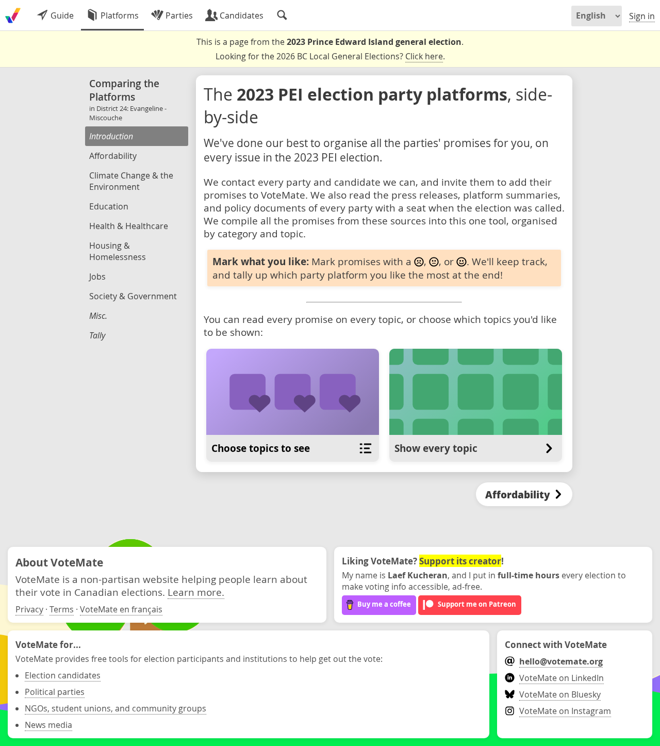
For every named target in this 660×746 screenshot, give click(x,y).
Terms (62, 609)
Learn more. (196, 592)
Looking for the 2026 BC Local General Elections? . (330, 56)
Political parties (55, 692)
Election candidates (63, 675)
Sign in (642, 16)
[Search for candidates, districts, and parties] (282, 15)
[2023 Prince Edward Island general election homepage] (13, 15)
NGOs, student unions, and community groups (115, 708)
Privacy (29, 609)
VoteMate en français (121, 609)
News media (48, 725)
